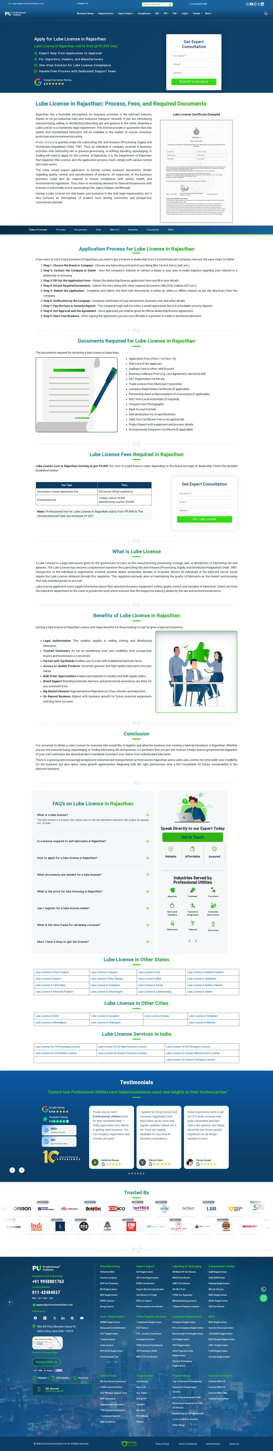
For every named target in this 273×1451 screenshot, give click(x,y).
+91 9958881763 (48, 1281)
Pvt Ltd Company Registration (187, 1328)
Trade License (107, 1339)
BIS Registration (108, 1289)
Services (140, 1410)
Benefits (133, 229)
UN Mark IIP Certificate (184, 1272)
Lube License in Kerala (150, 985)
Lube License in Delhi (47, 1016)
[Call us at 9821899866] (263, 1289)
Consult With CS (217, 1387)
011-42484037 (46, 1292)
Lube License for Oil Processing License (57, 1046)
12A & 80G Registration (220, 1333)
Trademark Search (110, 1416)
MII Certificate (216, 1289)
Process (61, 229)
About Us (141, 1387)
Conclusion (153, 229)
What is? (115, 229)
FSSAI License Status (111, 1387)
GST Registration (109, 1333)
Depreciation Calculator (112, 1404)
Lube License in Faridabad (203, 1016)
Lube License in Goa (149, 972)
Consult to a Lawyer (219, 1398)
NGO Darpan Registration (222, 1339)
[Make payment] (48, 1370)
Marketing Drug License (184, 1301)
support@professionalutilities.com (54, 1304)
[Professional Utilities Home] (62, 1267)
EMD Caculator (108, 1421)
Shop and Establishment (112, 1328)
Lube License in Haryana (104, 972)
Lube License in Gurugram (105, 1016)
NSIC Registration (218, 1295)
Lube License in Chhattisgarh (106, 991)
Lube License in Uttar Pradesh (52, 972)
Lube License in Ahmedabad (50, 1022)
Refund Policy (212, 1444)
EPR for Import (144, 1301)
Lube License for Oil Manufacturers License (122, 1046)
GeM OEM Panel (217, 1277)
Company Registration (183, 1322)
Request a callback (193, 81)
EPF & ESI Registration (111, 1351)
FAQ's (171, 229)
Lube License (106, 1345)
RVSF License (107, 1301)
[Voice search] (170, 4)
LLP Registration (180, 1339)
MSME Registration (110, 1322)
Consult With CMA (218, 1393)
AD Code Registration (147, 1277)
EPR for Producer (109, 1283)
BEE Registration (109, 1295)
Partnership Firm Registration (187, 1333)
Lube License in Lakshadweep (154, 991)
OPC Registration (181, 1345)
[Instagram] (255, 4)
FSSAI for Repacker (182, 1295)
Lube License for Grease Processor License (122, 1053)
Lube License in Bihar (149, 978)
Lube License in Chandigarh (106, 1022)
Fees (98, 229)
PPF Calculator (108, 1398)
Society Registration (219, 1357)
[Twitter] (259, 4)
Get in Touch (192, 837)
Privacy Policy (162, 1444)
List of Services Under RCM (186, 1397)
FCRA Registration (218, 1351)
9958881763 (82, 3)
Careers (140, 1404)
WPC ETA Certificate (146, 1357)
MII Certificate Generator (113, 1381)
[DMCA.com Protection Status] (129, 1443)
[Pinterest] (73, 1318)
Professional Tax (109, 1357)
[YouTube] (83, 1318)
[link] (28, 3)
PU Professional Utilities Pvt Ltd (55, 1443)
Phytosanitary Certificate (149, 1306)
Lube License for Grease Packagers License (190, 1059)
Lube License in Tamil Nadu (50, 985)
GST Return (142, 1328)
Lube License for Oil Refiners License (56, 1053)
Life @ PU (141, 1398)
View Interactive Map (43, 1339)
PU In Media (142, 1416)
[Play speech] (9, 1302)
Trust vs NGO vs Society (185, 1419)
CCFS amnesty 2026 (146, 1351)
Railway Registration (219, 1283)
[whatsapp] (248, 4)
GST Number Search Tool (113, 1393)
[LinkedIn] (262, 4)
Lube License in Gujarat (48, 978)
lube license (46, 142)
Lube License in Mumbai (202, 1022)
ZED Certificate (216, 1306)
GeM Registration (218, 1272)
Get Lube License (205, 519)
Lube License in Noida (157, 1016)
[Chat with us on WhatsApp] (263, 1297)
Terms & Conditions (187, 1444)
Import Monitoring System (150, 1289)
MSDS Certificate (181, 1277)
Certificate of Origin (146, 1295)
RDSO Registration (218, 1301)
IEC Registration (144, 1272)
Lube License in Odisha (199, 991)
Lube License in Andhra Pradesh (204, 985)
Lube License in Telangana (105, 985)
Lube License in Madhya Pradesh (205, 972)
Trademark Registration (148, 1322)
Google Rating (56, 1107)
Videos (140, 1421)
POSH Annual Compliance (149, 1345)
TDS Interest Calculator (112, 1410)
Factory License (108, 1277)
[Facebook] (251, 4)
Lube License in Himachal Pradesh (54, 991)
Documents (80, 229)
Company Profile (199, 4)
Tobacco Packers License (185, 1306)
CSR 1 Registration (218, 1345)
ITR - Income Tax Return (148, 1333)
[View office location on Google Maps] (62, 1342)
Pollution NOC (107, 1272)
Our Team (141, 1393)
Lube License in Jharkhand (201, 978)
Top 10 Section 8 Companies (187, 1381)
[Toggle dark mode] (266, 13)
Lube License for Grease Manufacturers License (193, 1053)
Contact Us (142, 1381)
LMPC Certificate (181, 1283)
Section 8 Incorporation (221, 1328)
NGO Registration (218, 1322)
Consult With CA (217, 1381)
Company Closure (145, 1339)
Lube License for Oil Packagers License (188, 1046)
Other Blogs (178, 1425)
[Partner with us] (46, 1361)
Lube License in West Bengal (107, 978)
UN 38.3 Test (179, 1289)
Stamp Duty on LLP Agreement (188, 1413)
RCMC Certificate (145, 1283)
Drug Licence (106, 1306)
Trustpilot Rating (58, 1117)
